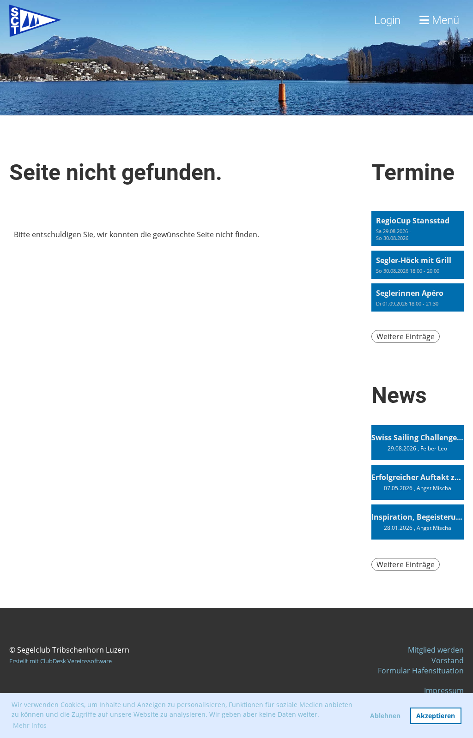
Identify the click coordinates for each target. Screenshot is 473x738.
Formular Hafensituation (421, 671)
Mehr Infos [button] (30, 725)
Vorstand (447, 660)
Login (387, 20)
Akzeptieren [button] (435, 715)
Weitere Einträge (405, 336)
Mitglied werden (436, 650)
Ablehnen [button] (385, 715)
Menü (444, 20)
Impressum (444, 690)
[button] (417, 228)
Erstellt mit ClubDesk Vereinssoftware (60, 661)
